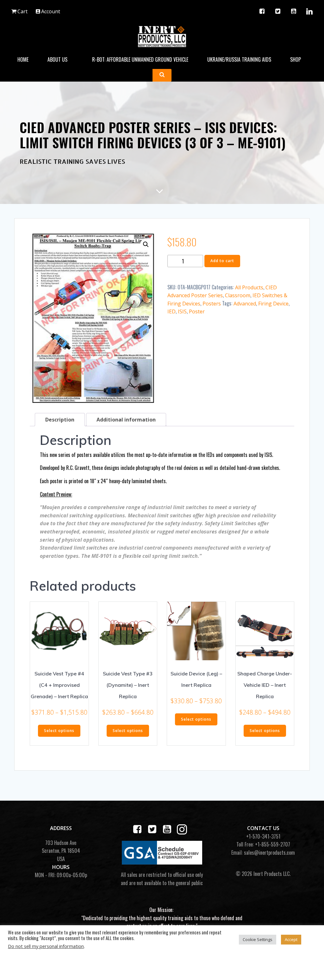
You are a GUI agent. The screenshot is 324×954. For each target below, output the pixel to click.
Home (22, 59)
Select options (59, 730)
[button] (146, 244)
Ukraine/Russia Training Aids (239, 59)
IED (171, 311)
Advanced (245, 303)
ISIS (182, 311)
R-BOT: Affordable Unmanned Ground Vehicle (140, 59)
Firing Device (273, 303)
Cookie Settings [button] (257, 939)
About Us (57, 59)
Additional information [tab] (126, 419)
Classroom (237, 295)
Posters (211, 303)
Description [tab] (59, 419)
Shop (295, 59)
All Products (249, 287)
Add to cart (222, 260)
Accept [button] (291, 939)
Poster (197, 311)
